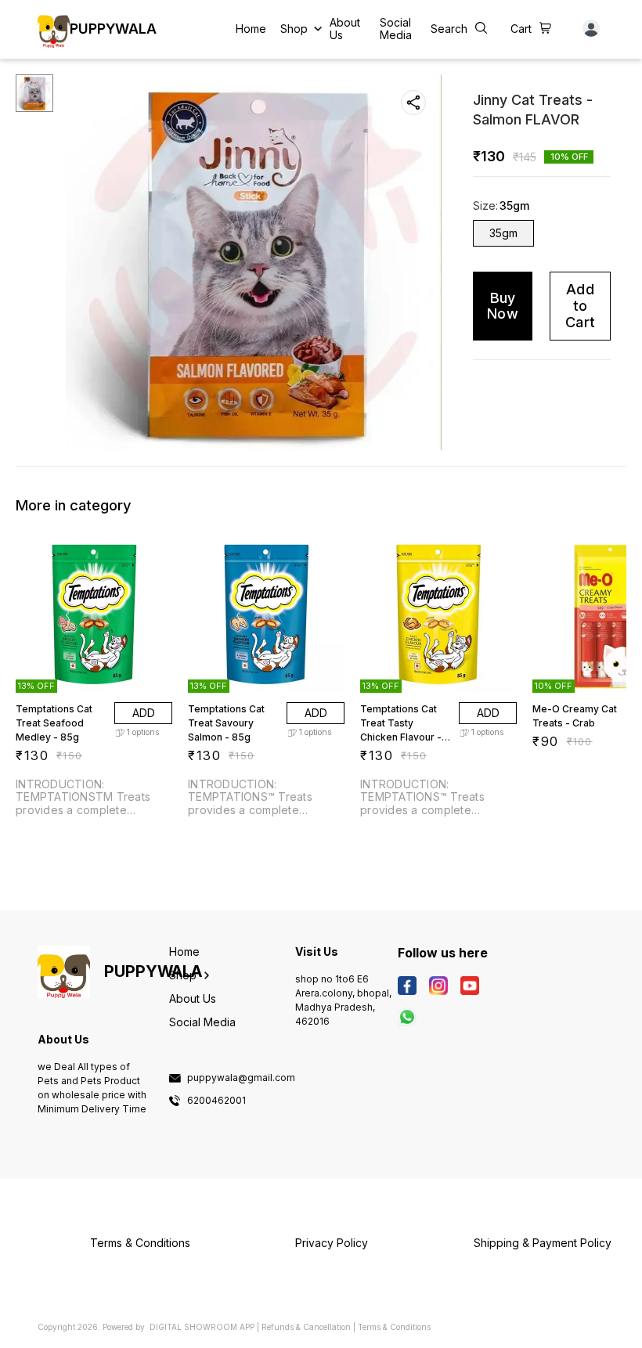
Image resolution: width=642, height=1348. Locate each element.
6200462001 (216, 1100)
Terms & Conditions (394, 1327)
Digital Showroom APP (202, 1327)
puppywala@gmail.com (241, 1077)
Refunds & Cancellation (306, 1327)
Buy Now (502, 306)
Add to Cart (580, 305)
